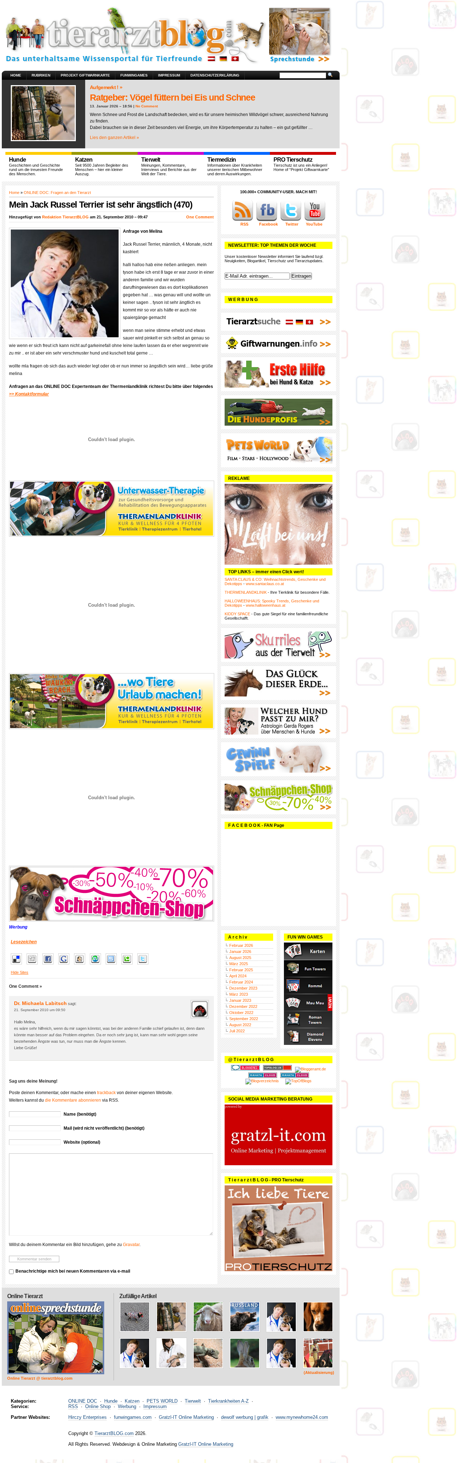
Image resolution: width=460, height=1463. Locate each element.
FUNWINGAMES (134, 75)
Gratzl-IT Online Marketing (186, 1417)
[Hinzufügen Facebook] (49, 964)
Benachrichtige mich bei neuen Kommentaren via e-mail (72, 1271)
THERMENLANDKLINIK (246, 592)
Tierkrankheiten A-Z (228, 1401)
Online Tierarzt (24, 1296)
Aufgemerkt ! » (106, 87)
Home (15, 75)
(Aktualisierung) (319, 1372)
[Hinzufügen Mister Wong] (81, 964)
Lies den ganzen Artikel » (114, 137)
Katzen (132, 1401)
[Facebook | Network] (266, 220)
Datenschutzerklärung (214, 75)
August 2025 (240, 957)
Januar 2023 (240, 1000)
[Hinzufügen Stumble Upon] (97, 964)
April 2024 (238, 976)
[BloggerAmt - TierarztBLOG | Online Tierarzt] (310, 1069)
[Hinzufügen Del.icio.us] (18, 964)
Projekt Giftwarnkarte (85, 75)
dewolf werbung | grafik (244, 1417)
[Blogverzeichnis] (262, 1081)
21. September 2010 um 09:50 (39, 1010)
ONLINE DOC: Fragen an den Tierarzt (57, 192)
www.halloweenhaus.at (265, 605)
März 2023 (238, 994)
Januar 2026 (240, 951)
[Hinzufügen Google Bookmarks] (65, 964)
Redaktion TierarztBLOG (65, 217)
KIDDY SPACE (237, 614)
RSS (73, 1406)
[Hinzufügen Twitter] (144, 964)
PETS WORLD (162, 1401)
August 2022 (240, 1025)
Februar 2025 (241, 970)
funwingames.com (133, 1417)
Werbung (127, 1406)
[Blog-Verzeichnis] (245, 1069)
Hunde (111, 1401)
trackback (106, 1092)
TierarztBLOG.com (114, 1433)
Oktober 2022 (241, 1012)
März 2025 (238, 964)
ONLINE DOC (82, 1401)
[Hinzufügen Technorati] (128, 964)
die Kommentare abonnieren (73, 1100)
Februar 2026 (241, 945)
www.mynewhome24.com (302, 1417)
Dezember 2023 (243, 988)
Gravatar (131, 1244)
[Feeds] (242, 220)
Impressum (169, 75)
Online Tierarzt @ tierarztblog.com (40, 1378)
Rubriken (41, 75)
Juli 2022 (237, 1031)
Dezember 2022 (243, 1006)
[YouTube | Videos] (314, 220)
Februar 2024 (241, 982)
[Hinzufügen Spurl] (113, 964)
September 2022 (243, 1019)
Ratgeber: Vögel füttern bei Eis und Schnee (172, 97)
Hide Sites (19, 972)
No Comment (146, 106)
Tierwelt (193, 1401)
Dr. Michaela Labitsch (40, 1003)
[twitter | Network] (290, 220)
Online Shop (98, 1406)
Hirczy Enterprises (87, 1417)
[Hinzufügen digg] (34, 964)
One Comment (200, 217)
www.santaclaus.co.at (265, 584)
